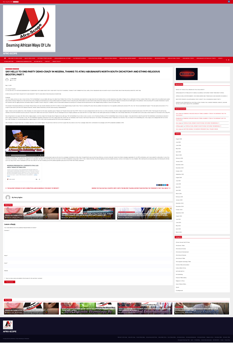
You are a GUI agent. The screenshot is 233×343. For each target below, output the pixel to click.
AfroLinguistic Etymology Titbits (206, 58)
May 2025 (178, 187)
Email (6, 263)
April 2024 (178, 229)
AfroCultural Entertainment (127, 58)
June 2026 (178, 145)
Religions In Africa (160, 58)
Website (6, 270)
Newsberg (21, 338)
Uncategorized (8, 213)
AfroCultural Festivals (145, 58)
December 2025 (179, 164)
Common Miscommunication (23, 61)
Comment (7, 230)
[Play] (7, 155)
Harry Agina (13, 78)
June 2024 (178, 222)
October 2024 (179, 209)
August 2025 (179, 177)
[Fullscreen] (42, 155)
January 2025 (179, 200)
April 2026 (178, 151)
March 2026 (179, 155)
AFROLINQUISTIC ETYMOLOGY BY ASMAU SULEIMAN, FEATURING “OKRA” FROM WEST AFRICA (200, 92)
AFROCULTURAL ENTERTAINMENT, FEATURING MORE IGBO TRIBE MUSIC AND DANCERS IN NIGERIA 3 (201, 96)
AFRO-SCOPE (10, 53)
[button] (226, 60)
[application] (24, 140)
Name (6, 255)
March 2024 (179, 232)
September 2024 (180, 212)
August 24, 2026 (123, 312)
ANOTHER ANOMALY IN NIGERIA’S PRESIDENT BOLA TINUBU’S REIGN (200, 129)
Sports (220, 58)
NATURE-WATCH (38, 61)
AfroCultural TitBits (174, 58)
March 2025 (179, 193)
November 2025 (180, 167)
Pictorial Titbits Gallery (45, 58)
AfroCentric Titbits (188, 58)
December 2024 (180, 203)
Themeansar (26, 338)
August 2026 (179, 139)
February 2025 (179, 196)
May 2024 (178, 225)
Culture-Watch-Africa (79, 58)
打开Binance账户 (179, 126)
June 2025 (178, 184)
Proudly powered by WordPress (9, 338)
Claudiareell (178, 118)
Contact (47, 61)
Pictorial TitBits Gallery (181, 277)
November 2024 (180, 206)
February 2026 (179, 158)
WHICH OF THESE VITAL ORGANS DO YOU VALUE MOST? (25, 215)
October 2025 (179, 171)
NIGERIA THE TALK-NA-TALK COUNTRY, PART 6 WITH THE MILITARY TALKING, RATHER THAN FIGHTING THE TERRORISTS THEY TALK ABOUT (130, 188)
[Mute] (40, 155)
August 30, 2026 (10, 312)
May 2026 (178, 148)
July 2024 (178, 219)
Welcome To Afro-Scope (15, 58)
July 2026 (178, 142)
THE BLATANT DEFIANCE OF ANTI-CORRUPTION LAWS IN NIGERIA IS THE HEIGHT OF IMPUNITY (33, 188)
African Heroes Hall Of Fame (63, 58)
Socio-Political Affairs (95, 58)
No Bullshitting (8, 61)
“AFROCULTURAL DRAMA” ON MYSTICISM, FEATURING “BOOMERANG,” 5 (201, 123)
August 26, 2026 (67, 312)
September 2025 (180, 174)
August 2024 (179, 216)
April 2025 (178, 190)
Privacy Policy (57, 61)
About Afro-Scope (30, 58)
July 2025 (178, 180)
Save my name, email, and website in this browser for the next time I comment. (24, 278)
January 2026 (179, 161)
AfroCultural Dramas (110, 58)
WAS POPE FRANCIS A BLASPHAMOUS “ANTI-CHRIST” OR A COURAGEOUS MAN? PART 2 (198, 99)
